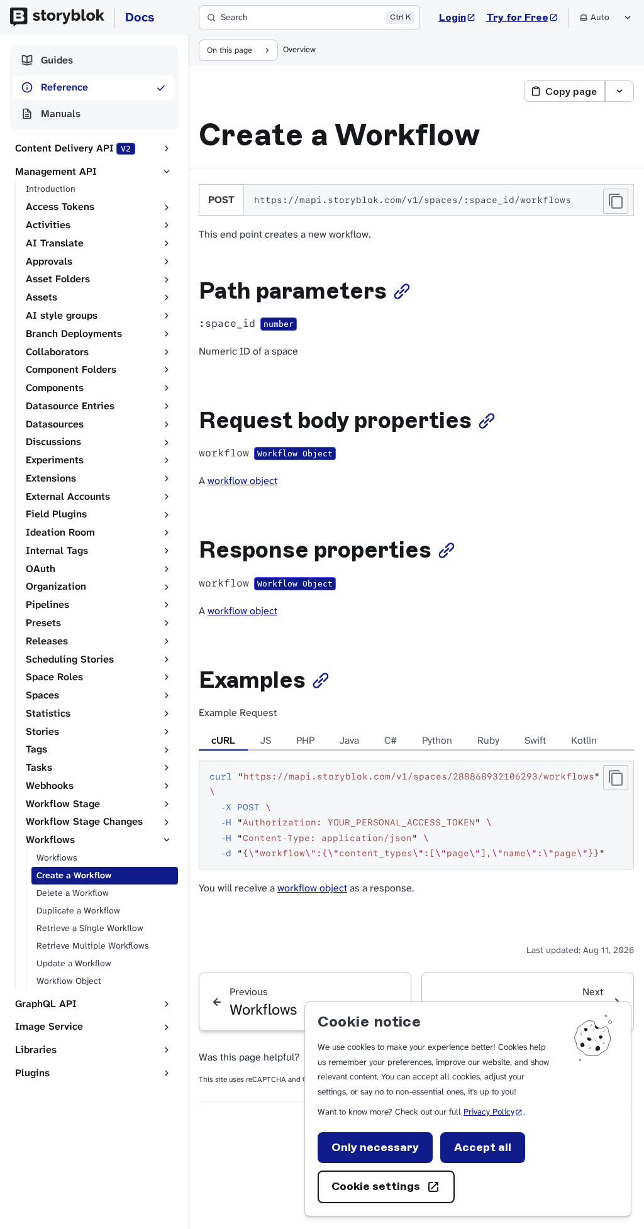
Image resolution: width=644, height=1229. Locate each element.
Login (457, 17)
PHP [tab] (305, 740)
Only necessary (375, 1147)
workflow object (242, 480)
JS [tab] (265, 740)
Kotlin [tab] (584, 740)
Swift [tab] (535, 740)
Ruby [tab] (488, 740)
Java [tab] (349, 740)
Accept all (482, 1147)
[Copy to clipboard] (615, 201)
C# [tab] (390, 740)
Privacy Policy (493, 1111)
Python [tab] (437, 740)
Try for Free (522, 17)
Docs (139, 17)
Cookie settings (375, 1186)
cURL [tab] (223, 740)
